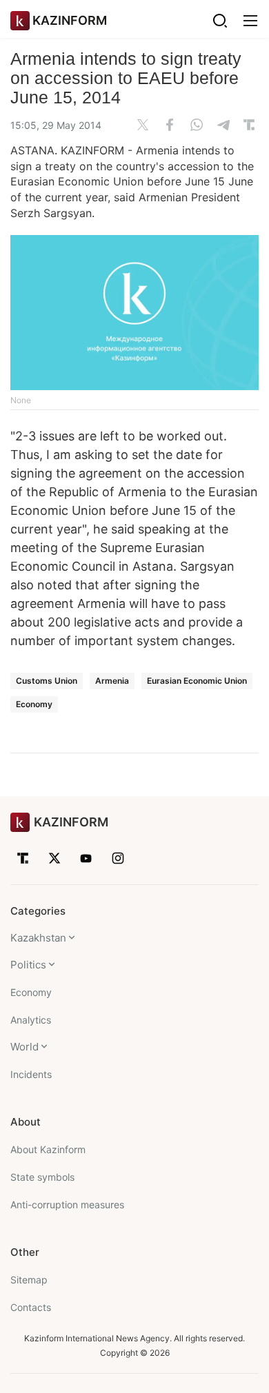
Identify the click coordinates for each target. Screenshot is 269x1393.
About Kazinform (48, 1149)
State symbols (42, 1177)
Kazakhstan (38, 937)
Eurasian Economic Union (197, 680)
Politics (28, 964)
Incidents (31, 1074)
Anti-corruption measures (67, 1204)
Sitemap (29, 1279)
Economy (34, 704)
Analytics (30, 1020)
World (24, 1046)
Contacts (30, 1307)
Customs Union (46, 680)
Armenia (112, 680)
